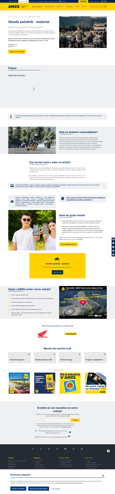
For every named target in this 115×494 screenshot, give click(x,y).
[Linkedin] (49, 449)
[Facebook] (32, 449)
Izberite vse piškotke (18, 489)
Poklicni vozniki (39, 464)
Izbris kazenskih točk (40, 468)
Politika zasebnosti (91, 462)
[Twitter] (41, 449)
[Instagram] (57, 449)
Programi (37, 458)
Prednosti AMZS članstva (68, 244)
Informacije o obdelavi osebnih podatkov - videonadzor (94, 465)
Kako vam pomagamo (66, 466)
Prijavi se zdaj (57, 272)
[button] (105, 6)
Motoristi (37, 462)
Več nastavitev (56, 489)
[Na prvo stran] (13, 6)
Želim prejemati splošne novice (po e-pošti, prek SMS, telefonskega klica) (53, 432)
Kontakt (11, 458)
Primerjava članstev (66, 464)
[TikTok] (73, 449)
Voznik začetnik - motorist (57, 263)
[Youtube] (65, 449)
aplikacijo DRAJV (67, 230)
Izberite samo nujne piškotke (38, 489)
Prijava (75, 420)
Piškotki (88, 461)
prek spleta (79, 237)
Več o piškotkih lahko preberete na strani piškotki (68, 483)
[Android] (82, 449)
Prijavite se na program (17, 52)
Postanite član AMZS (66, 461)
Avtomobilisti (38, 461)
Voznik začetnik (23, 16)
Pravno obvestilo (90, 468)
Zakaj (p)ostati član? (66, 462)
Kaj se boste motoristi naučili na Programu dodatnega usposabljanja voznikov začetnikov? (85, 198)
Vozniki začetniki (39, 466)
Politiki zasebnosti (66, 427)
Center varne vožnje (13, 16)
